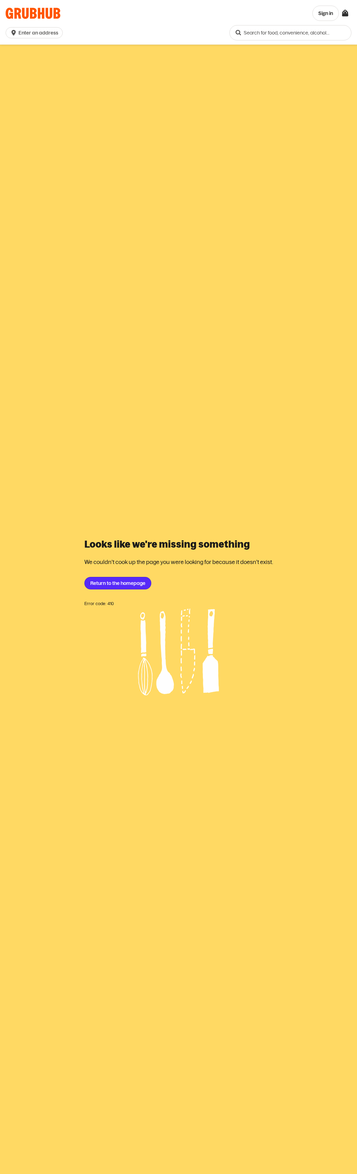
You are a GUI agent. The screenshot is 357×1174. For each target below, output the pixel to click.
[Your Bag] (345, 13)
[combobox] (290, 32)
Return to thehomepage (117, 583)
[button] (36, 32)
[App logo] (33, 13)
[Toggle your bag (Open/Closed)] (345, 13)
